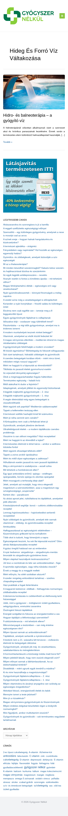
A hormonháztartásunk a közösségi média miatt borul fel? (32, 654)
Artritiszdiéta (9, 527)
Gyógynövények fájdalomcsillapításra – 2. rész (26, 676)
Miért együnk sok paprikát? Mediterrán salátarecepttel (30, 406)
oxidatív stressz (42, 778)
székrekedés (52, 782)
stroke (15, 782)
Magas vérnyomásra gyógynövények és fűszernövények (31, 702)
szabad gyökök (26, 782)
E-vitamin (58, 759)
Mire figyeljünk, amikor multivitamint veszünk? (26, 713)
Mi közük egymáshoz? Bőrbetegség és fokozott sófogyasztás (33, 351)
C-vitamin (34, 756)
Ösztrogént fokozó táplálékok (17, 610)
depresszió (36, 759)
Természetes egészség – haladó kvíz (21, 380)
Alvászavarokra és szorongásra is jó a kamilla (26, 224)
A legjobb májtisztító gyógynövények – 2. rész (26, 392)
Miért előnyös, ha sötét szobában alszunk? (24, 574)
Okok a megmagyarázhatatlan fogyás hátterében (27, 377)
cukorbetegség (11, 759)
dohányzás (48, 760)
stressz (6, 782)
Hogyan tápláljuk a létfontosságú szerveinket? (26, 617)
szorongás (39, 782)
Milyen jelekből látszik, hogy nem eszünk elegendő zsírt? (31, 658)
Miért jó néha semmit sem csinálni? (20, 418)
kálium (36, 771)
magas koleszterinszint (51, 771)
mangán (40, 775)
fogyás (34, 763)
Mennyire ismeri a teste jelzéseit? (20, 694)
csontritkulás (52, 756)
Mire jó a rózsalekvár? (14, 698)
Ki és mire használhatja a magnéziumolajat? (25, 672)
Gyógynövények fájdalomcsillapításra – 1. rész (26, 680)
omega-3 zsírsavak (24, 778)
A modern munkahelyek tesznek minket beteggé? (28, 332)
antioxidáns (9, 756)
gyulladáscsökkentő (13, 767)
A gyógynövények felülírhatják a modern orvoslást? (28, 347)
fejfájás (15, 763)
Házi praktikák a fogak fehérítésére (20, 585)
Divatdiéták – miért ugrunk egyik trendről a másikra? (29, 668)
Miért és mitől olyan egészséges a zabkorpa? (25, 458)
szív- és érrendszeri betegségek (18, 786)
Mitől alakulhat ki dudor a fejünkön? (21, 384)
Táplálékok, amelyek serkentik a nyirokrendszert (27, 636)
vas (51, 786)
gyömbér (50, 767)
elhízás (6, 763)
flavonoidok (24, 763)
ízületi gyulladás (11, 789)
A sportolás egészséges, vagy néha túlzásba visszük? (30, 567)
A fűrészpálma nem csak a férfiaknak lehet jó (25, 422)
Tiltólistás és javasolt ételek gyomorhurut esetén (27, 369)
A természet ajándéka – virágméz (20, 246)
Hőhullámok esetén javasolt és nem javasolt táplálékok (30, 462)
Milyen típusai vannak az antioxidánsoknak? (25, 632)
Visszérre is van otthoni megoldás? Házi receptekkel (29, 436)
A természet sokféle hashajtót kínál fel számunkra (28, 414)
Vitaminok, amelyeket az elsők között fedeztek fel (27, 336)
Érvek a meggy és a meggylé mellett (21, 570)
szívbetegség (41, 785)
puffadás (55, 778)
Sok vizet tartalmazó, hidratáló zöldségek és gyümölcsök (31, 354)
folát (52, 763)
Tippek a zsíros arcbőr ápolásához (20, 455)
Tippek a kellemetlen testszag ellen (20, 410)
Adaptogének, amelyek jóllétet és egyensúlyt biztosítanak (31, 388)
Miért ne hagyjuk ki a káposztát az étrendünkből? (27, 365)
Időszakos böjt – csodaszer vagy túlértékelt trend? (28, 321)
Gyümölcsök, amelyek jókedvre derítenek (23, 425)
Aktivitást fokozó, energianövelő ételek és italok (26, 691)
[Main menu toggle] (62, 16)
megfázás (49, 775)
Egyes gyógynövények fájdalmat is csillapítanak (27, 318)
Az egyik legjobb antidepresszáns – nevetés (25, 275)
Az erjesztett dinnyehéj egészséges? (21, 373)
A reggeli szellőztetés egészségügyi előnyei (24, 228)
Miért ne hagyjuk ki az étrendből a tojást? (23, 440)
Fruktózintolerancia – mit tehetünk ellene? (24, 621)
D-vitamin (24, 760)
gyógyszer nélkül (34, 767)
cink (43, 756)
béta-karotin (22, 756)
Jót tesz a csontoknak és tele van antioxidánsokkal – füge (32, 563)
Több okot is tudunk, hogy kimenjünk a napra (25, 537)
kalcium (17, 771)
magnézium (30, 775)
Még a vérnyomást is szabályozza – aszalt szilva (27, 466)
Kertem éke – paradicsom (16, 495)
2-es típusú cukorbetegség (15, 752)
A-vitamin (33, 752)
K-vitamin (7, 771)
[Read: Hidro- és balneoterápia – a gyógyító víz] (34, 92)
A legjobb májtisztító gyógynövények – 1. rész (26, 396)
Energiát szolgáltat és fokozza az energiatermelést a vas (31, 614)
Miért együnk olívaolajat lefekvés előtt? (22, 451)
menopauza (8, 778)
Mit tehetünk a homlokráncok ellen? (21, 470)
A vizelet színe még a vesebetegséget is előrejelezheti (30, 300)
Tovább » (7, 142)
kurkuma (27, 771)
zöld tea (57, 786)
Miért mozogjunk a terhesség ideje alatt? (23, 481)
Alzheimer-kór (45, 752)
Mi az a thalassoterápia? (15, 264)
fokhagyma (44, 763)
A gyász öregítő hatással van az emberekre (24, 548)
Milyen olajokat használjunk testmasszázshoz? (26, 559)
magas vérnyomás (13, 775)
